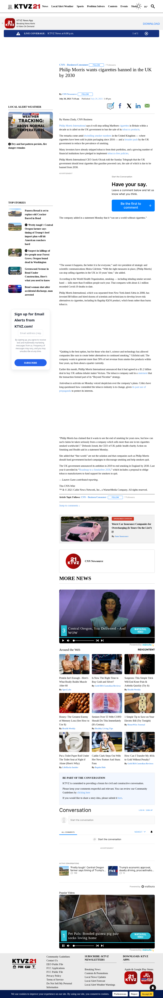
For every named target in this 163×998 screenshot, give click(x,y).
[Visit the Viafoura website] (148, 886)
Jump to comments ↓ (69, 505)
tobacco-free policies (118, 153)
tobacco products (130, 129)
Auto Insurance (121, 536)
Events (124, 6)
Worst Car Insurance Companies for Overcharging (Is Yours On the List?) (132, 526)
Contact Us (52, 960)
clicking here (83, 792)
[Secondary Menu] (12, 6)
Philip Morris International (72, 125)
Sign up (149, 810)
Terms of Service (55, 979)
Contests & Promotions (96, 973)
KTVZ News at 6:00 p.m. (61, 33)
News (45, 6)
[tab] (68, 832)
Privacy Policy (53, 975)
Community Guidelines (58, 956)
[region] (107, 848)
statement (143, 373)
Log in (141, 810)
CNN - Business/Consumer (93, 497)
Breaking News (92, 969)
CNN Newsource (69, 94)
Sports (80, 6)
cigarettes (124, 125)
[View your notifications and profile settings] (151, 832)
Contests (112, 6)
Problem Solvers (96, 6)
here (120, 798)
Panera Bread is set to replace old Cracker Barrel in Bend (36, 214)
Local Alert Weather (62, 6)
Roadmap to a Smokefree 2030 (94, 469)
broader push (131, 139)
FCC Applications (55, 968)
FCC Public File (54, 972)
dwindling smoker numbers (97, 135)
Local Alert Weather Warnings (100, 984)
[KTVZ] (27, 6)
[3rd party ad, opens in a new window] (85, 540)
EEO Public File (54, 964)
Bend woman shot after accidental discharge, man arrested (39, 291)
